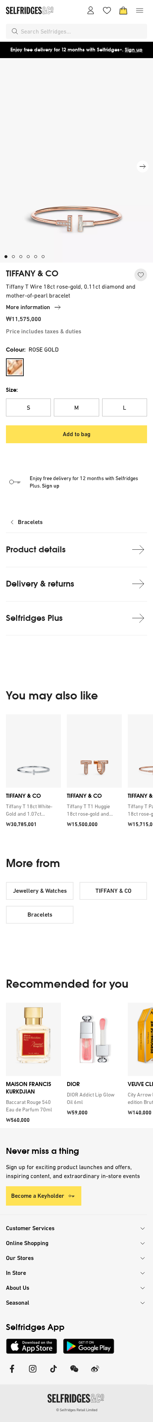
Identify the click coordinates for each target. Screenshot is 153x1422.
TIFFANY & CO (32, 274)
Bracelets (30, 522)
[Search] (15, 31)
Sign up (134, 50)
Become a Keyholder (37, 1195)
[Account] (90, 10)
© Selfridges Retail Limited (76, 1410)
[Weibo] (95, 1373)
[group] (76, 773)
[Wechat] (74, 1373)
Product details (36, 549)
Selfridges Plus (34, 618)
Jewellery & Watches (40, 890)
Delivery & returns (40, 583)
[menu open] (139, 10)
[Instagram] (33, 1373)
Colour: (32, 349)
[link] (32, 810)
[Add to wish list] (140, 275)
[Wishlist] (107, 10)
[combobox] (82, 31)
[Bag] (123, 10)
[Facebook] (12, 1373)
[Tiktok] (53, 1373)
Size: (12, 389)
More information (28, 307)
